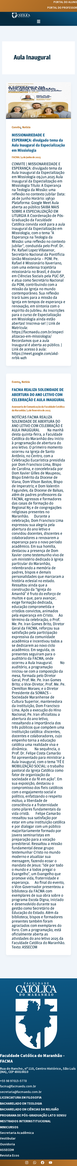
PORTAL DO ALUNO (65, 2)
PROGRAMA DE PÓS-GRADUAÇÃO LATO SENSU (33, 1115)
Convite (16, 127)
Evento (16, 381)
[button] (39, 21)
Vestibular (8, 1138)
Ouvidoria (7, 1144)
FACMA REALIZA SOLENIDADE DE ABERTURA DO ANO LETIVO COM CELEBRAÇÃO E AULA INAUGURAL (38, 394)
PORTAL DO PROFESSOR (62, 8)
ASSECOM (7, 1150)
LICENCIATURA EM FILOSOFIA (20, 1098)
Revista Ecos (9, 1155)
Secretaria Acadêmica (17, 1133)
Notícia (26, 127)
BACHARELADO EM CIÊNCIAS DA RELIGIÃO (29, 1109)
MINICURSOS (9, 1127)
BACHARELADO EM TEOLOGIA (21, 1104)
